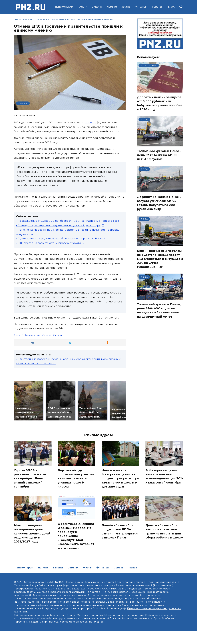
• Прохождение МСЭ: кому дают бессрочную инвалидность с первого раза (67, 220)
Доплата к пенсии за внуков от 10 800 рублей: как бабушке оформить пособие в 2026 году (159, 103)
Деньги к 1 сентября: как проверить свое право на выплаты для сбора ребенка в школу (164, 531)
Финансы (141, 7)
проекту (90, 122)
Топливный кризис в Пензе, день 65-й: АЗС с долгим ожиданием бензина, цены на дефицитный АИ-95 (159, 310)
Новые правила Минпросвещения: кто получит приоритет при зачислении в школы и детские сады (120, 478)
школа (59, 334)
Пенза (171, 7)
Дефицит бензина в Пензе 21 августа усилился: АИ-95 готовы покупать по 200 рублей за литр (160, 203)
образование (32, 334)
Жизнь (126, 7)
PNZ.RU (18, 20)
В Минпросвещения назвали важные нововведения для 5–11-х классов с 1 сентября (164, 476)
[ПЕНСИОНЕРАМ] (160, 90)
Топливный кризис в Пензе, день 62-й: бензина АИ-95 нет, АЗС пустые (159, 155)
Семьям (112, 7)
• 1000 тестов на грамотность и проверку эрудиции (51, 243)
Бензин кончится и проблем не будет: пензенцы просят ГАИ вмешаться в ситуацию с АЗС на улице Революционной (160, 259)
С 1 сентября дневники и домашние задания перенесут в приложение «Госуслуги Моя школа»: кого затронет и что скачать (76, 536)
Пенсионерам (64, 7)
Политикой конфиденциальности (131, 618)
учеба (47, 334)
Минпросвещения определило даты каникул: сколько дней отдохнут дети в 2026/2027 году (32, 533)
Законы (97, 7)
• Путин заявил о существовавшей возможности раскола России (60, 238)
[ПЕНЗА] (160, 144)
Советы (157, 7)
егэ (18, 334)
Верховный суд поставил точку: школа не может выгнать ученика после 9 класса (76, 478)
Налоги (82, 7)
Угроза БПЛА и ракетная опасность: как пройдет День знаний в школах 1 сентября (30, 478)
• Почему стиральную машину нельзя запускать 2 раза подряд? (60, 225)
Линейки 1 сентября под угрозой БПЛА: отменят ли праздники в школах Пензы (120, 531)
